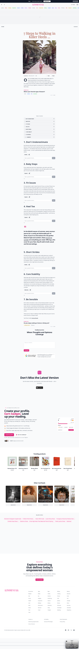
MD (36, 75)
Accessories (30, 591)
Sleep (49, 607)
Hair (37, 7)
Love (29, 603)
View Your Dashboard (22, 434)
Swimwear (69, 607)
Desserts (70, 7)
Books (39, 593)
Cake (25, 93)
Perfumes (62, 7)
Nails (29, 605)
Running (68, 605)
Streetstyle (59, 607)
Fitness (58, 596)
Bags (56, 7)
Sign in (26, 437)
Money (49, 603)
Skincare (39, 607)
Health (29, 600)
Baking (45, 7)
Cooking (9, 7)
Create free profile (9, 434)
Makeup (39, 603)
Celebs (22, 7)
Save (49, 75)
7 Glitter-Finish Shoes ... (28, 518)
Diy (38, 596)
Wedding (59, 610)
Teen (29, 610)
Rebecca (26, 75)
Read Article (16, 505)
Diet (66, 7)
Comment (26, 350)
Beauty (68, 591)
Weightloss (69, 610)
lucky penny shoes (50, 518)
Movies (26, 7)
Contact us (30, 619)
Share (53, 75)
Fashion (49, 596)
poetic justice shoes (60, 521)
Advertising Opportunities (33, 621)
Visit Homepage (39, 579)
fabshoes (69, 521)
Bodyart (18, 7)
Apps (53, 7)
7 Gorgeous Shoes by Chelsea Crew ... (65, 518)
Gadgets (49, 7)
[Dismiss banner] (54, 354)
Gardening (74, 7)
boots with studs (40, 518)
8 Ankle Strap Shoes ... (13, 521)
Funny (59, 7)
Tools (29, 612)
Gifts (58, 598)
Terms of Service (31, 624)
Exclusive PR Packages (48, 621)
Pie (31, 93)
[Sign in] (77, 5)
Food (68, 596)
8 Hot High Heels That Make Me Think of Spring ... (41, 521)
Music (6, 7)
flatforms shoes (24, 521)
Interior (49, 600)
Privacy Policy (62, 621)
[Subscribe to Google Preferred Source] (30, 356)
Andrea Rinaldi (35, 318)
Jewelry (2, 7)
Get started (71, 429)
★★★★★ (76, 26)
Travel (39, 610)
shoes (2, 26)
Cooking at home (27, 325)
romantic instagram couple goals (12, 518)
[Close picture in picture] (66, 641)
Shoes (29, 607)
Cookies (28, 93)
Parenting (49, 605)
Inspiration (14, 7)
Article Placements (63, 619)
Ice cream (35, 93)
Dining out (32, 325)
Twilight (29, 7)
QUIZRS (54, 326)
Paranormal (41, 7)
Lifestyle (33, 7)
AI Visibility (46, 619)
